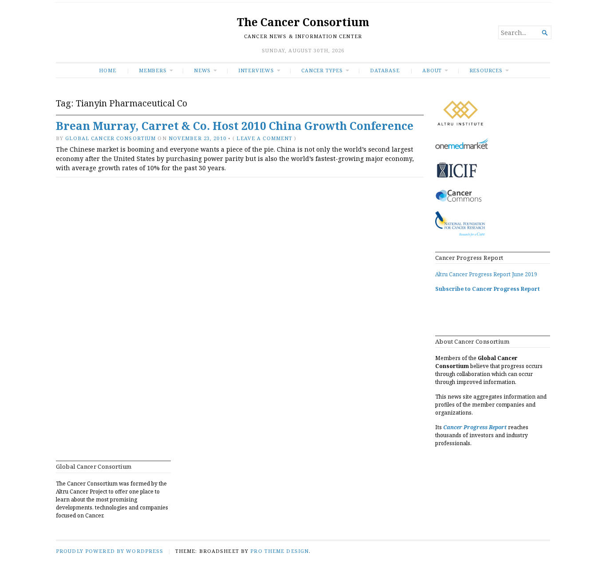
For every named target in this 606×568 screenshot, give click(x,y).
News (202, 70)
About (432, 70)
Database (384, 70)
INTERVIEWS (256, 70)
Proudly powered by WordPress (109, 551)
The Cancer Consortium (303, 22)
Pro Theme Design (279, 551)
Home (107, 70)
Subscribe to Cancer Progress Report (487, 289)
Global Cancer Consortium (110, 138)
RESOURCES (486, 70)
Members (153, 70)
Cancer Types (321, 70)
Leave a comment (264, 138)
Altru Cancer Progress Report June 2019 (486, 274)
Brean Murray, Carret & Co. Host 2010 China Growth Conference (234, 125)
